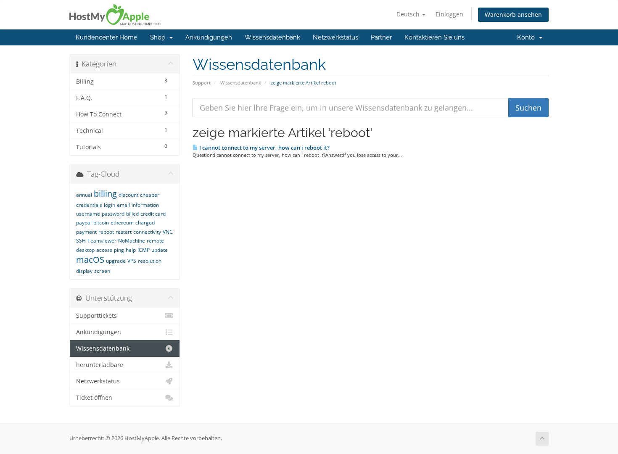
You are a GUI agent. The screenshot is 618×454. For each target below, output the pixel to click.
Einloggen (449, 14)
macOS (90, 259)
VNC (168, 231)
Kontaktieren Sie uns (434, 37)
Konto (527, 37)
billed (132, 213)
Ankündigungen (208, 37)
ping (119, 249)
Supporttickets (96, 315)
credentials (89, 205)
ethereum (122, 222)
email (123, 205)
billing (105, 193)
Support (202, 82)
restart (124, 231)
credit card (153, 213)
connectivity (147, 231)
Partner (381, 37)
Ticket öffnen (94, 397)
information (145, 205)
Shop (159, 37)
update (159, 249)
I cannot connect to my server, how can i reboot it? (264, 147)
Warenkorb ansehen (513, 14)
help (131, 249)
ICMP (143, 249)
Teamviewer (101, 240)
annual (84, 194)
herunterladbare (99, 365)
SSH (81, 240)
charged (145, 222)
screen (102, 271)
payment (86, 231)
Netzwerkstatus (335, 37)
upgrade (116, 260)
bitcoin (101, 222)
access (104, 249)
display (84, 271)
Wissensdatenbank (272, 37)
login (109, 205)
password (113, 213)
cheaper (149, 194)
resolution (149, 260)
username (88, 213)
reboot (106, 231)
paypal (84, 222)
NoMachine (131, 240)
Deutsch (408, 14)
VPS (131, 260)
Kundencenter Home (106, 37)
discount (128, 194)
